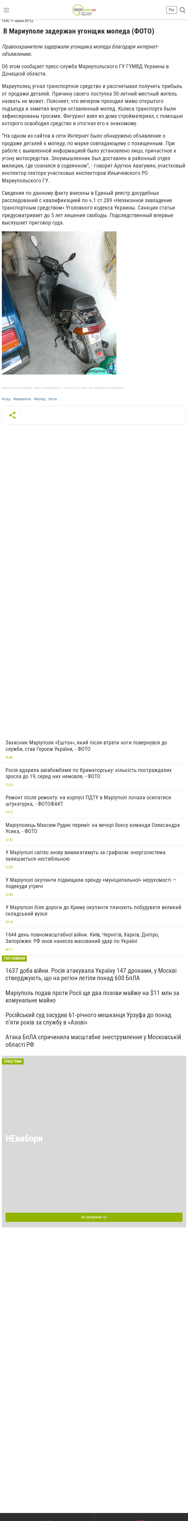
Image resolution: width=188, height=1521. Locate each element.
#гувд (6, 399)
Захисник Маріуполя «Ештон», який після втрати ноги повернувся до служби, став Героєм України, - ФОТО (86, 745)
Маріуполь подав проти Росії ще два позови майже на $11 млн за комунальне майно (92, 996)
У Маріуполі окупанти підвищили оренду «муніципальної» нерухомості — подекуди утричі (91, 883)
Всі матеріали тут (94, 1217)
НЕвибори (24, 1138)
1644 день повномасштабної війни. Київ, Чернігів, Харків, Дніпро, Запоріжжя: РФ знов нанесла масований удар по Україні (82, 937)
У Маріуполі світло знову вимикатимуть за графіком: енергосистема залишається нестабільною (86, 855)
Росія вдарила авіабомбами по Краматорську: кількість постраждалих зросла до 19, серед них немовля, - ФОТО (89, 773)
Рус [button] (171, 10)
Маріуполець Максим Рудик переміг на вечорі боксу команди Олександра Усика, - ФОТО (93, 828)
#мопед (40, 399)
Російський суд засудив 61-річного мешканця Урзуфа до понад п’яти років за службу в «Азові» (88, 1018)
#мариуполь (22, 399)
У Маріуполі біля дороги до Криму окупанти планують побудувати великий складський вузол (93, 910)
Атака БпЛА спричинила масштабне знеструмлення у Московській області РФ (93, 1040)
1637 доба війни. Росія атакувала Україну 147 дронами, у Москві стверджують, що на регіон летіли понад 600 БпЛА (91, 974)
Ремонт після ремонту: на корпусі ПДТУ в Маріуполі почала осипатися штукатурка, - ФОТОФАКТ (88, 800)
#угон (52, 399)
